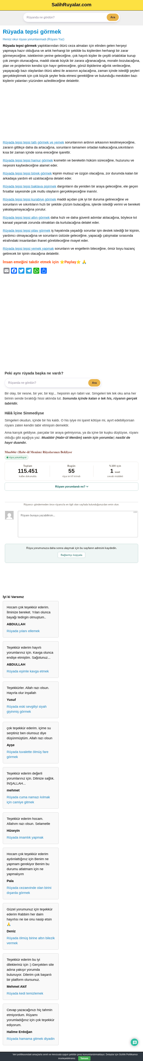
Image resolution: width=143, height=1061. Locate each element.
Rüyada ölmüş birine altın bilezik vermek (31, 940)
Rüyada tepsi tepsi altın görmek (26, 217)
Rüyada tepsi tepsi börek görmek (27, 173)
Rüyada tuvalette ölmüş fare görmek (27, 754)
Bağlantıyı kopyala (71, 554)
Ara (112, 17)
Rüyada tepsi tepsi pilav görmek (26, 230)
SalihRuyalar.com (71, 4)
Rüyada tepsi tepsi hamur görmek (28, 160)
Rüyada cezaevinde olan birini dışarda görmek (29, 890)
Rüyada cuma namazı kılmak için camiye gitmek (28, 799)
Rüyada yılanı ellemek (23, 631)
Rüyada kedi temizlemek (25, 993)
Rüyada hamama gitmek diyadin (31, 1039)
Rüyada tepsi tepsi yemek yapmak (28, 248)
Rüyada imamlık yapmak (25, 837)
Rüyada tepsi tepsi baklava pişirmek (29, 186)
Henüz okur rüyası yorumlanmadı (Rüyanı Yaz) (33, 39)
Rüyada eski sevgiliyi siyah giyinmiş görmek (27, 709)
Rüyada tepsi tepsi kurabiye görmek (29, 199)
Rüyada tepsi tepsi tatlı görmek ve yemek (33, 142)
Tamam (84, 1058)
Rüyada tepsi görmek (32, 31)
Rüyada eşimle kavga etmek (28, 671)
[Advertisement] (71, 112)
